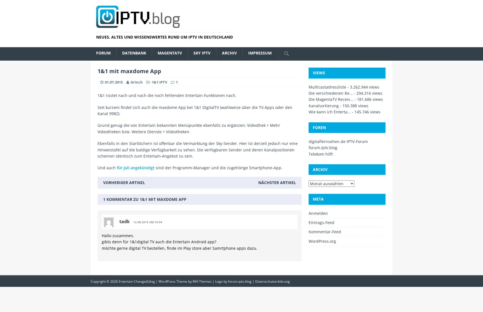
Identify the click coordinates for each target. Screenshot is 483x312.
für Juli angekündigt (136, 167)
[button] (286, 54)
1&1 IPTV (159, 82)
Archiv (229, 53)
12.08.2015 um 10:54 (147, 222)
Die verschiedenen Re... (331, 93)
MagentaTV (170, 53)
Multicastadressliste (327, 87)
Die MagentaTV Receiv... (331, 99)
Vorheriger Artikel (124, 182)
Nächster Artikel (277, 182)
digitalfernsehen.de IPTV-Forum (338, 141)
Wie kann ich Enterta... (330, 112)
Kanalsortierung (324, 105)
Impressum (260, 53)
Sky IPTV (201, 53)
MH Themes (202, 281)
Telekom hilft (321, 154)
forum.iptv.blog (323, 147)
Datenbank (134, 53)
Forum (103, 53)
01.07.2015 (114, 82)
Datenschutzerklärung (272, 281)
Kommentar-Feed (325, 231)
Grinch (137, 82)
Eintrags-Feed (321, 222)
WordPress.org (322, 241)
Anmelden (318, 213)
